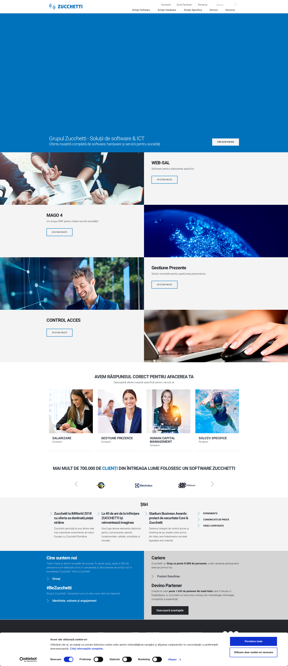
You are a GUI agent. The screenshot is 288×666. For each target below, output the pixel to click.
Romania (202, 4)
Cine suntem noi (225, 142)
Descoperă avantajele (170, 610)
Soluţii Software (141, 9)
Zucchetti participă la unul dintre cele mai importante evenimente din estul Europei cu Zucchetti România (74, 532)
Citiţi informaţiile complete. (87, 648)
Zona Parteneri (184, 4)
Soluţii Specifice (193, 9)
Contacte (166, 4)
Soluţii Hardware (167, 9)
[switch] (98, 659)
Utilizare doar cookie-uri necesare (253, 652)
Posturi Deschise (168, 576)
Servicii (214, 9)
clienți (110, 468)
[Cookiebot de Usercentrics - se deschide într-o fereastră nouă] (28, 659)
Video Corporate (213, 525)
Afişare (172, 659)
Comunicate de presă (216, 519)
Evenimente (210, 513)
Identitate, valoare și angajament (74, 600)
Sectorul (230, 9)
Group (56, 578)
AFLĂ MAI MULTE (164, 179)
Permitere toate (253, 641)
